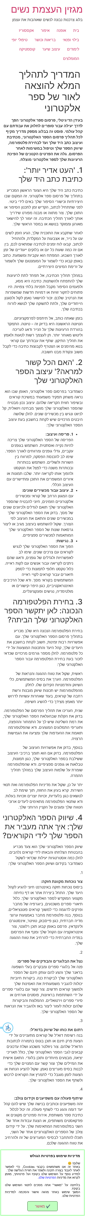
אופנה (61, 30)
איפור (45, 30)
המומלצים (71, 58)
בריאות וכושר (45, 39)
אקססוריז (26, 30)
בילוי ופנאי (71, 39)
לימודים (73, 49)
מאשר (42, 1206)
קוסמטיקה (27, 49)
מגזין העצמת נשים (47, 9)
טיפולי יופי (19, 39)
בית (76, 30)
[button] (7, 1028)
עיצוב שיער (51, 49)
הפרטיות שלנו (47, 1177)
